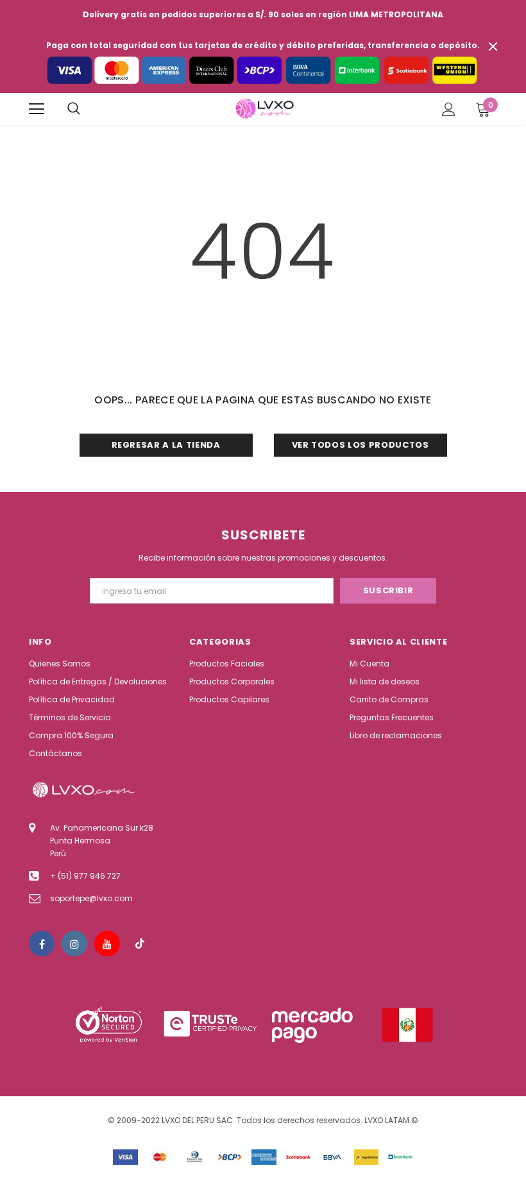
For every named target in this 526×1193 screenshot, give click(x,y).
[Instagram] (74, 943)
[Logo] (264, 108)
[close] (492, 46)
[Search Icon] (73, 109)
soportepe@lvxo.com (91, 898)
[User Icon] (448, 109)
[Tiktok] (140, 943)
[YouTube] (107, 943)
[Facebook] (42, 943)
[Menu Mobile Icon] (36, 109)
